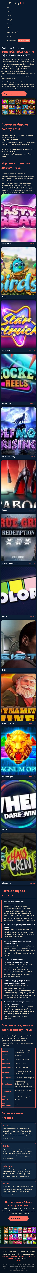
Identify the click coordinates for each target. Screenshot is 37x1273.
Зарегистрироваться (24, 40)
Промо (9, 36)
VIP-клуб (9, 20)
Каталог (9, 16)
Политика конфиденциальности (14, 1256)
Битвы (8, 12)
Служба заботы (12, 32)
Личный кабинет (12, 40)
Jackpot (9, 28)
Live (8, 7)
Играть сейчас (18, 1218)
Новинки (9, 24)
